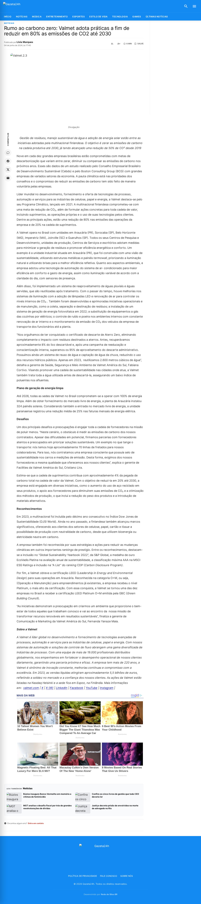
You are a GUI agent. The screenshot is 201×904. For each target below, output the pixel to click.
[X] (8, 169)
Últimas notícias (157, 16)
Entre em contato (36, 823)
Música (36, 16)
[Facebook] (8, 161)
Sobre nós (126, 876)
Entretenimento (57, 16)
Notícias (21, 16)
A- (112, 43)
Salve (140, 44)
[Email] (8, 178)
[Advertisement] (176, 68)
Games (136, 16)
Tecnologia (120, 16)
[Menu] (194, 6)
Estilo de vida (98, 16)
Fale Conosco (108, 876)
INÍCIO (7, 16)
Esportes (78, 16)
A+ (118, 43)
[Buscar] (185, 6)
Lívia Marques (25, 42)
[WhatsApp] (8, 152)
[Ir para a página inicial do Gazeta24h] (22, 6)
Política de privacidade (82, 876)
